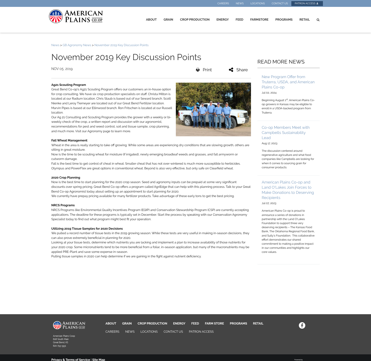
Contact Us (280, 3)
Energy (222, 19)
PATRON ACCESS (201, 332)
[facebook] (302, 325)
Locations (258, 3)
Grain (168, 19)
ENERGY (179, 323)
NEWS (129, 332)
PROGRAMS (238, 323)
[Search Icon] (318, 19)
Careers (223, 3)
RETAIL (258, 323)
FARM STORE (214, 323)
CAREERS (112, 332)
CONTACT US (173, 332)
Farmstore (259, 19)
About (151, 19)
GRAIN (127, 323)
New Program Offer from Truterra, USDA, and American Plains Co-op (288, 82)
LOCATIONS (149, 332)
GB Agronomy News (76, 45)
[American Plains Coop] (75, 16)
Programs (283, 19)
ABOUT (110, 323)
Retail (305, 19)
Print (207, 69)
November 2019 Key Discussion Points (121, 45)
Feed (239, 19)
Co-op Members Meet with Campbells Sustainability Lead (286, 132)
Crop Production (195, 19)
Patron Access (305, 3)
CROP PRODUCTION (152, 323)
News (240, 3)
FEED (195, 323)
